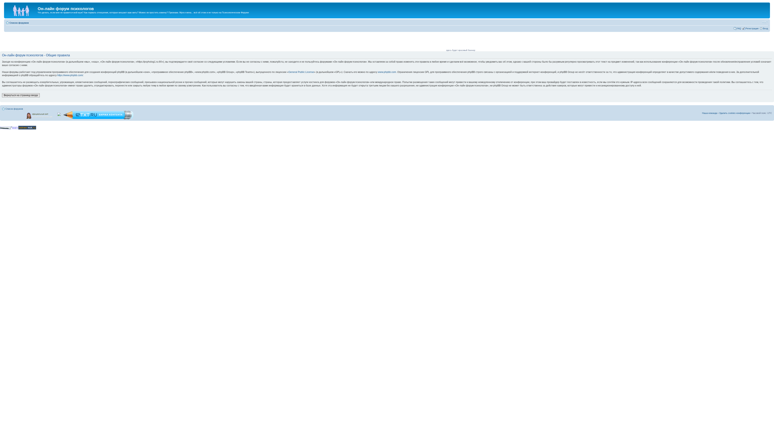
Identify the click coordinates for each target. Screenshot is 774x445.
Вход (765, 28)
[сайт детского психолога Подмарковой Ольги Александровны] (39, 115)
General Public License (301, 72)
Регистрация (752, 28)
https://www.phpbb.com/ (70, 75)
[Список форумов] (21, 9)
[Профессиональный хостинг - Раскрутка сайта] (9, 129)
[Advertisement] (372, 42)
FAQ (739, 28)
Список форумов (19, 23)
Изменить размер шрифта (765, 22)
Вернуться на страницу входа (21, 95)
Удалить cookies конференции (734, 113)
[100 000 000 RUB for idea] (59, 113)
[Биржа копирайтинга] (98, 119)
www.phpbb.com (387, 72)
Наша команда (709, 113)
